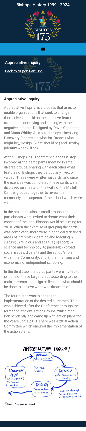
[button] (43, 49)
